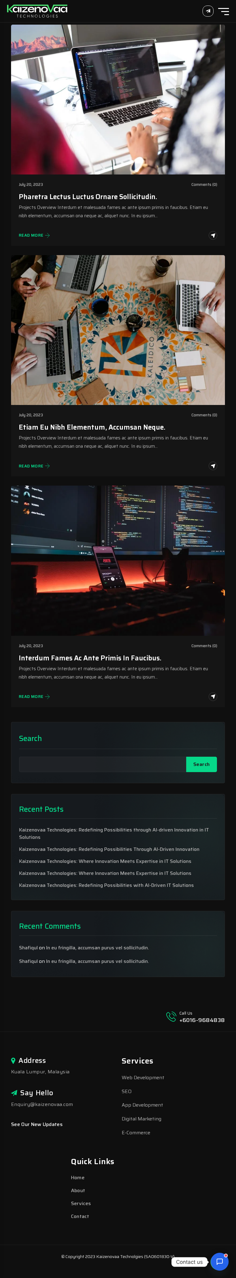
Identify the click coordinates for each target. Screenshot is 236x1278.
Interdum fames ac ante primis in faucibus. (90, 658)
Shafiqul (28, 947)
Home (78, 1177)
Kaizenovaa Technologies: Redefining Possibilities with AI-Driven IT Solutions (106, 885)
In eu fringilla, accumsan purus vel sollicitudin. (97, 947)
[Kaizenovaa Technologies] (37, 10)
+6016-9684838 (202, 1020)
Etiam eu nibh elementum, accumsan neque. (92, 427)
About (78, 1190)
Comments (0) (204, 184)
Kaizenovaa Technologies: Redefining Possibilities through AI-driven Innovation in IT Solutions (114, 833)
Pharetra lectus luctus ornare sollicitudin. (88, 197)
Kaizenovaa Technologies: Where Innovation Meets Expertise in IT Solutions (105, 861)
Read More (31, 235)
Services (81, 1203)
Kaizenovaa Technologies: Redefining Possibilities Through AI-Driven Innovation (109, 849)
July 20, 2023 (31, 184)
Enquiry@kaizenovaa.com (42, 1104)
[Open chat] (220, 1262)
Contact (80, 1216)
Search (30, 738)
